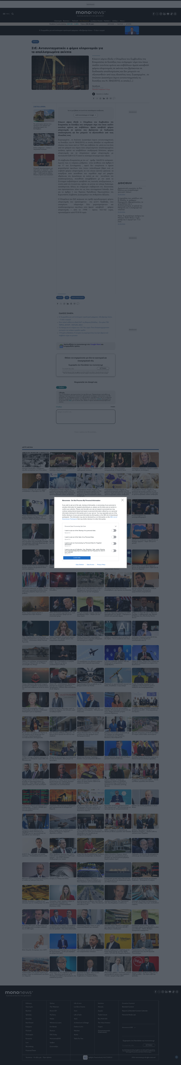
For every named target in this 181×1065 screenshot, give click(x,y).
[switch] (113, 530)
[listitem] (90, 526)
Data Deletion (80, 564)
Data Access (90, 564)
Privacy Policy (101, 564)
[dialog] (90, 532)
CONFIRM (76, 558)
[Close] (123, 500)
